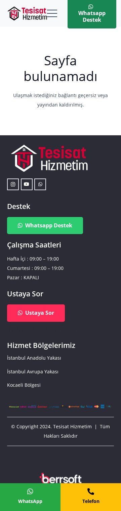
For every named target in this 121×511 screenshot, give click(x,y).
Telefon (90, 501)
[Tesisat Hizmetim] (27, 13)
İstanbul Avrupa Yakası (32, 371)
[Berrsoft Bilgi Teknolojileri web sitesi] (60, 479)
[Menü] (52, 13)
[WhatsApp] (40, 184)
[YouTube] (27, 184)
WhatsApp (30, 501)
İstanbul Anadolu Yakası (34, 358)
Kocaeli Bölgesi (24, 385)
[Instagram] (13, 184)
